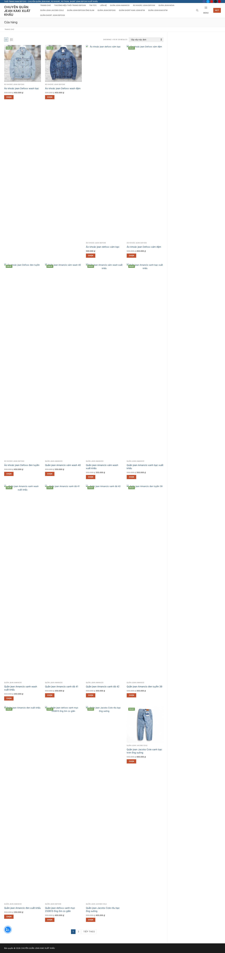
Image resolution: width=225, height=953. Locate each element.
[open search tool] (197, 10)
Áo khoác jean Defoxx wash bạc (21, 88)
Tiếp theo (89, 931)
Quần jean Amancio (54, 461)
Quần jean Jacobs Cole (96, 904)
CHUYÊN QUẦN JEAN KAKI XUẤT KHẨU (17, 11)
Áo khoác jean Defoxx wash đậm (62, 88)
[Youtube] (211, 1)
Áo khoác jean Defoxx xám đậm (144, 246)
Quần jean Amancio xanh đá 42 (102, 686)
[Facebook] (203, 1)
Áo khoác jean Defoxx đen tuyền (21, 465)
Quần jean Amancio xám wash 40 (63, 465)
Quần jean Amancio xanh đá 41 (61, 686)
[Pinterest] (219, 1)
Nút (217, 10)
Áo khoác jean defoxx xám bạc (102, 246)
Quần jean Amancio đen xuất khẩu (22, 908)
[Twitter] (207, 1)
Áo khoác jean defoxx (14, 84)
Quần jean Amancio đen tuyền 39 (144, 686)
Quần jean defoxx (53, 904)
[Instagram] (215, 1)
